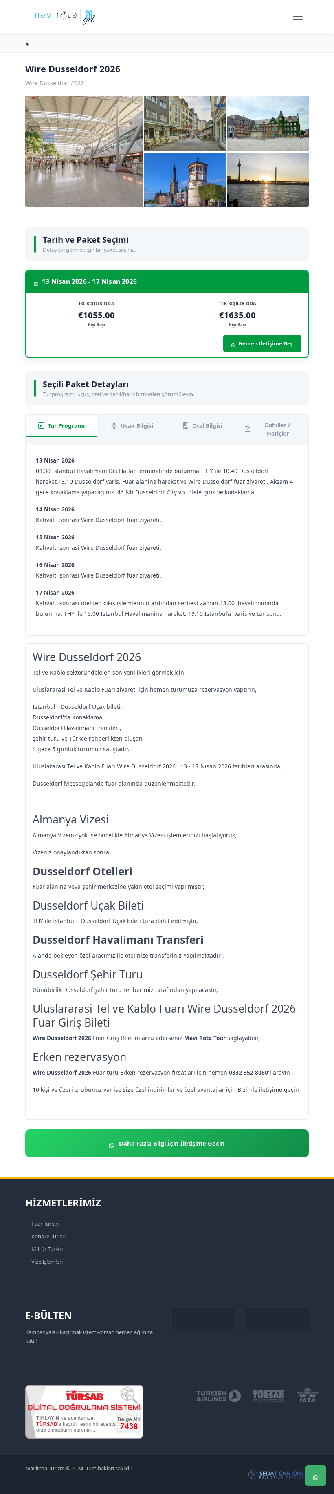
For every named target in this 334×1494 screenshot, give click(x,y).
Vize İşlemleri (47, 1261)
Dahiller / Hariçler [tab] (277, 429)
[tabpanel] (167, 540)
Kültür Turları (47, 1249)
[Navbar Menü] (298, 16)
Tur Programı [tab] (66, 425)
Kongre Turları (48, 1236)
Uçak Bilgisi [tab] (137, 425)
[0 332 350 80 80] (315, 1451)
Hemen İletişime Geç (265, 343)
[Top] (315, 1427)
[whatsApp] (315, 1475)
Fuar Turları (45, 1223)
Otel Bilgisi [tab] (207, 425)
